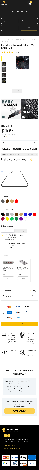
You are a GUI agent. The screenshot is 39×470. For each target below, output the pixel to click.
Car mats (10, 39)
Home (3, 39)
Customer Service (19, 11)
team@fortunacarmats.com (12, 448)
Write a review (19, 411)
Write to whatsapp (9, 445)
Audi (7, 136)
